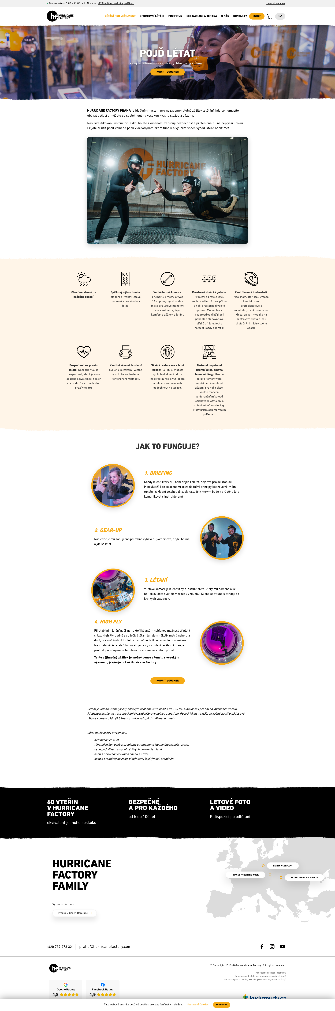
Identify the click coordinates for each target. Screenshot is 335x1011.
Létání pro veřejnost (120, 16)
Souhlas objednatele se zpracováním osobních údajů (260, 976)
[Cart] (270, 17)
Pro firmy (175, 16)
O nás (225, 16)
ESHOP (257, 16)
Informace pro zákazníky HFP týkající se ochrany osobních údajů (255, 980)
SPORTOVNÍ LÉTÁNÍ (152, 16)
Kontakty (240, 16)
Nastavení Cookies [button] (198, 1004)
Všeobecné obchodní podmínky (271, 973)
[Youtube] (284, 948)
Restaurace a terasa (202, 16)
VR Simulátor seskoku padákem (116, 3)
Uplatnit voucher (275, 3)
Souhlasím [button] (221, 1005)
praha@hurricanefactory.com (105, 947)
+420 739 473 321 (60, 947)
